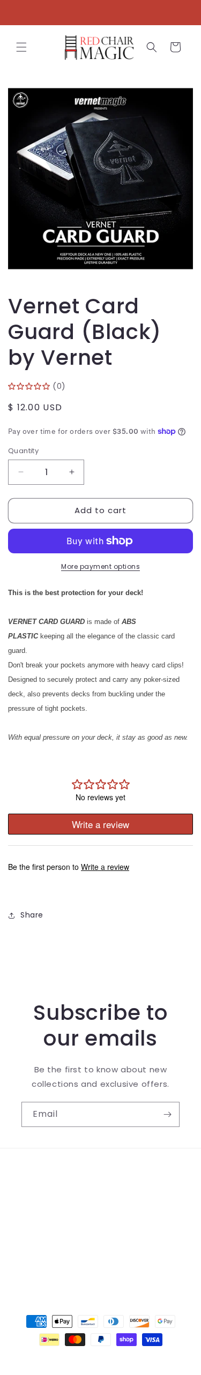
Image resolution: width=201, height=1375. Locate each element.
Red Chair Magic (81, 1359)
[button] (21, 47)
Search (35, 1171)
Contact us (44, 1195)
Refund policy (49, 1243)
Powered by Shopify (143, 1359)
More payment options (100, 566)
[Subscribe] (167, 1114)
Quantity (23, 451)
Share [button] (31, 915)
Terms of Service (56, 1219)
